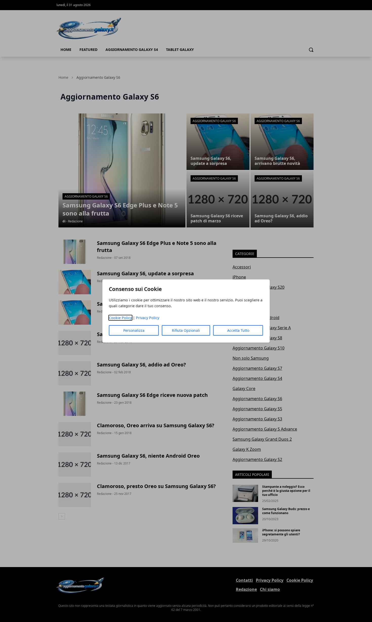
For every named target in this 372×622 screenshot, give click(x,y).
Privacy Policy (147, 317)
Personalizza (133, 330)
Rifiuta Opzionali (186, 330)
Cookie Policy (120, 317)
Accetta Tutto (238, 330)
